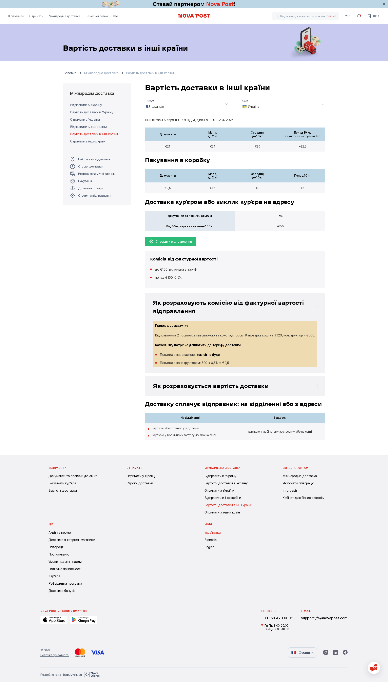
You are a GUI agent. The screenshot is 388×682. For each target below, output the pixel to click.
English (209, 547)
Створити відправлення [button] (94, 195)
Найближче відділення (94, 159)
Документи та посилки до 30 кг (72, 476)
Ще (115, 16)
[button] (230, 307)
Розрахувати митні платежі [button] (96, 173)
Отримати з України (85, 119)
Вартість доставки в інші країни (94, 134)
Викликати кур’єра (62, 483)
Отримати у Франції (141, 476)
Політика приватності (64, 569)
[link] (194, 4)
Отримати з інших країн (87, 141)
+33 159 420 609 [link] (276, 618)
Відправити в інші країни (88, 127)
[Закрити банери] (384, 4)
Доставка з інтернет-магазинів (71, 540)
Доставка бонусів (62, 591)
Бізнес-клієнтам (97, 16)
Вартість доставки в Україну (91, 112)
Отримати (36, 16)
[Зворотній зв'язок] (374, 668)
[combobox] (187, 104)
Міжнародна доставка (64, 16)
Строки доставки (90, 166)
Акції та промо (59, 532)
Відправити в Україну (86, 105)
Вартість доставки (62, 490)
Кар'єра (54, 576)
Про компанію (59, 554)
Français (210, 540)
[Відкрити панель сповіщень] (359, 16)
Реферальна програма (65, 583)
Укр (347, 16)
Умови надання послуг (65, 562)
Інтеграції (290, 490)
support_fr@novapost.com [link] (324, 618)
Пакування (85, 181)
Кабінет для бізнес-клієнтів (303, 498)
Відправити (16, 16)
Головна (70, 73)
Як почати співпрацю (298, 483)
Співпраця (55, 547)
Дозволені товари (90, 188)
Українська (213, 532)
